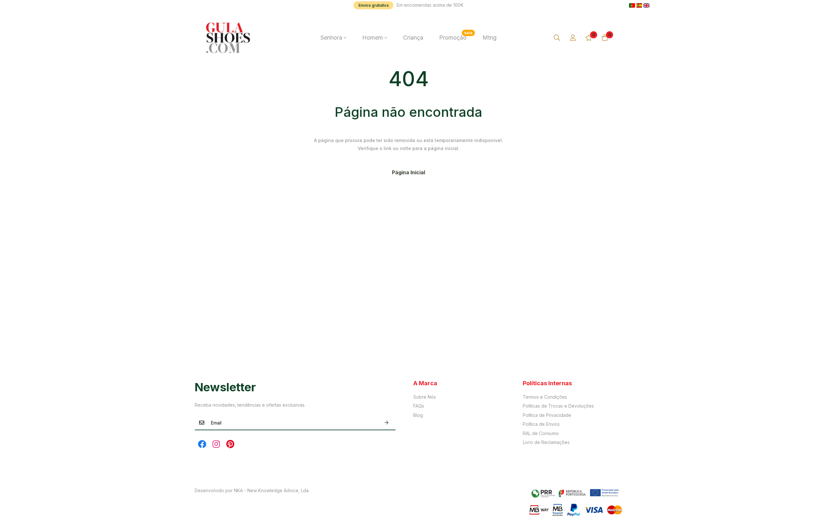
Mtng (490, 37)
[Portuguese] (632, 5)
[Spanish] (639, 5)
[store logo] (228, 38)
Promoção (456, 35)
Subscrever (386, 423)
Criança (413, 37)
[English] (646, 5)
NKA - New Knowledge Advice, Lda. (272, 490)
